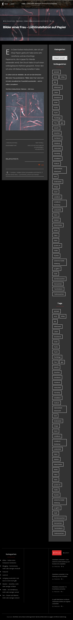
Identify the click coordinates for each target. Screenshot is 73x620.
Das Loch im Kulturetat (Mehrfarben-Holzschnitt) (36, 147)
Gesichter (57, 133)
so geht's (57, 269)
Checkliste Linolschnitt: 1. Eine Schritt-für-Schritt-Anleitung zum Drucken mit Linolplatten (61, 562)
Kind (55, 176)
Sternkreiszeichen (59, 279)
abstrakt (56, 72)
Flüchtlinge (57, 118)
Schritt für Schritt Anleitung (59, 262)
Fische (56, 108)
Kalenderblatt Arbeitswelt (58, 170)
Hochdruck (57, 138)
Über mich (30, 3)
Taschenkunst (58, 289)
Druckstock (57, 97)
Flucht (56, 113)
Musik (56, 230)
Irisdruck (56, 163)
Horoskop (57, 153)
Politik (56, 250)
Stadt (55, 274)
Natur (56, 235)
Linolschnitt (57, 210)
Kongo (56, 187)
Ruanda (56, 255)
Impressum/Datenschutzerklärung (46, 3)
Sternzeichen (58, 284)
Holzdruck (57, 143)
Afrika (63, 77)
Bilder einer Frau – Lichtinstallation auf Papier (34, 27)
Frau (55, 123)
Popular (57, 553)
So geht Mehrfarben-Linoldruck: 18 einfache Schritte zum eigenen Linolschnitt (61, 601)
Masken (56, 220)
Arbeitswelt (57, 87)
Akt (55, 82)
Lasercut (5, 575)
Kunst (23, 3)
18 (63, 566)
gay (62, 123)
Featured (5, 572)
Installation (57, 158)
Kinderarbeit (57, 182)
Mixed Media (58, 225)
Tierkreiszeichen (59, 294)
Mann (56, 215)
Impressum (10, 617)
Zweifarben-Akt (11, 145)
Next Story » (40, 142)
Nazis (55, 240)
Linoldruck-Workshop (57, 203)
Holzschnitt (57, 148)
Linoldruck (57, 197)
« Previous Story (11, 142)
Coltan (56, 92)
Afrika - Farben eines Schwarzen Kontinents (33, 21)
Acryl (55, 77)
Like (52, 21)
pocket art (57, 245)
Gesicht (56, 128)
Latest (66, 553)
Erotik (56, 102)
